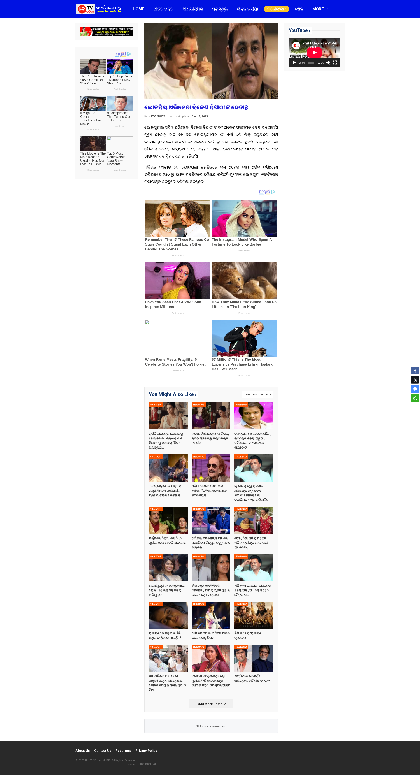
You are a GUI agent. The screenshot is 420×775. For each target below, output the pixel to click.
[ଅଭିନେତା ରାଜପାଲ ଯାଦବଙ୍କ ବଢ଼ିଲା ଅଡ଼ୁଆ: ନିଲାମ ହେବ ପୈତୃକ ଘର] (253, 567)
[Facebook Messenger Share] (415, 389)
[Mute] (328, 62)
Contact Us (102, 751)
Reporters (123, 751)
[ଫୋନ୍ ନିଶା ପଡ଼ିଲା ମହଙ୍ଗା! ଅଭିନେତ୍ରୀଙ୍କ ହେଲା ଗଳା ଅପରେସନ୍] (253, 520)
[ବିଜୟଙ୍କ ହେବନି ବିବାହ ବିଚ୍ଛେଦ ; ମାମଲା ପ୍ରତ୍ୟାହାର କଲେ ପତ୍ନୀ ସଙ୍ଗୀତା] (211, 567)
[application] (314, 52)
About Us (82, 751)
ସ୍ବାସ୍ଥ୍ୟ (220, 8)
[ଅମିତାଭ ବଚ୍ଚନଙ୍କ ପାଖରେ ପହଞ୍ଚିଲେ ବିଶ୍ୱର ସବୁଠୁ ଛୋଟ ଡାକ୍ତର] (211, 520)
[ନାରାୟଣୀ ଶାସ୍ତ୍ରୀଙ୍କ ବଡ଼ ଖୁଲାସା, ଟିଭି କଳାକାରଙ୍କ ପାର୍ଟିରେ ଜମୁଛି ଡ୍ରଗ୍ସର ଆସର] (211, 657)
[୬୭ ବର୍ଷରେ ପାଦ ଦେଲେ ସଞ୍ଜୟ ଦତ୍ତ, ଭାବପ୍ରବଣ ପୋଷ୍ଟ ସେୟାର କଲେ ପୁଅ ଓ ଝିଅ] (168, 657)
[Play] (294, 62)
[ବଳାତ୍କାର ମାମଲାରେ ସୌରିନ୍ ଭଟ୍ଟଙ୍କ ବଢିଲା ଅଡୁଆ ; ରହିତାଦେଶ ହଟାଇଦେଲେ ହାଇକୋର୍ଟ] (253, 415)
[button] (415, 406)
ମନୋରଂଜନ (276, 8)
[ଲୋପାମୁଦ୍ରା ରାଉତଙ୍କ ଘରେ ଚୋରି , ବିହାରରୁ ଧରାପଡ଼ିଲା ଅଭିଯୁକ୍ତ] (168, 567)
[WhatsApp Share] (415, 398)
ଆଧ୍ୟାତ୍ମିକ (193, 8)
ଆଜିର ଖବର (163, 8)
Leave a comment (212, 726)
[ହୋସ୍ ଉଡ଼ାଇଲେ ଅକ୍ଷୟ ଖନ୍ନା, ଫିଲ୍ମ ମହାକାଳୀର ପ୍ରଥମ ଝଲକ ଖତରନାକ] (168, 468)
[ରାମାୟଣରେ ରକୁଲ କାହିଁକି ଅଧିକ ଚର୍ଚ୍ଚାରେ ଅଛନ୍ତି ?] (168, 615)
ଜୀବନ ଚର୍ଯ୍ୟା (247, 8)
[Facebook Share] (415, 370)
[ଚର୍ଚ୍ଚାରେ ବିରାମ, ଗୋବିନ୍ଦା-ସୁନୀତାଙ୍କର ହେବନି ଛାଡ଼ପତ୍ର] (168, 520)
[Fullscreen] (335, 62)
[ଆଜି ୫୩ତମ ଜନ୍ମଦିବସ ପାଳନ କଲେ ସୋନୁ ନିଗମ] (211, 615)
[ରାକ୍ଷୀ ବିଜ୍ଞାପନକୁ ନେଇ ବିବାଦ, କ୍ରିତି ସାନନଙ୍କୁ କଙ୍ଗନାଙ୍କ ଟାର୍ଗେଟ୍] (211, 415)
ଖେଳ (299, 8)
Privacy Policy (146, 751)
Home (138, 8)
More (318, 8)
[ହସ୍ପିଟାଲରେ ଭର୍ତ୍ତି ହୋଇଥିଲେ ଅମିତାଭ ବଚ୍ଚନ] (253, 657)
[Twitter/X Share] (415, 380)
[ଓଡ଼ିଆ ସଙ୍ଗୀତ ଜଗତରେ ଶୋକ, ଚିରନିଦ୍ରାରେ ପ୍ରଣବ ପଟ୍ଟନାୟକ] (211, 468)
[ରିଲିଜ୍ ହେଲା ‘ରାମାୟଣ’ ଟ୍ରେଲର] (253, 615)
